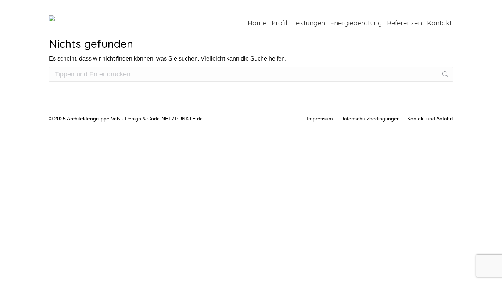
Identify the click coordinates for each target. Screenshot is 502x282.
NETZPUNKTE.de (182, 119)
